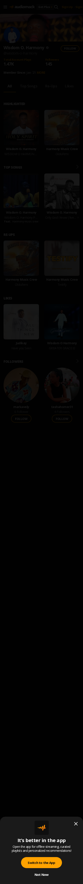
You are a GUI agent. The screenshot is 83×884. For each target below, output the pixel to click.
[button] (41, 442)
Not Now (42, 874)
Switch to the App (41, 862)
